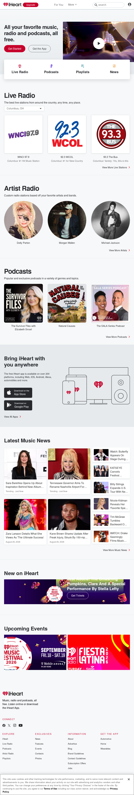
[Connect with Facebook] (3, 726)
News (37, 738)
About (70, 738)
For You (58, 5)
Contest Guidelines (77, 758)
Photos (38, 758)
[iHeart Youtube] (21, 726)
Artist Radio (8, 753)
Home (103, 743)
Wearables (105, 748)
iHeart (5, 738)
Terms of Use (50, 788)
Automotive (105, 738)
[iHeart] (12, 4)
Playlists (6, 758)
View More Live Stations (114, 167)
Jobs (70, 768)
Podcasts (6, 748)
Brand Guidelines (76, 753)
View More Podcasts (116, 336)
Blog (70, 748)
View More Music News (115, 550)
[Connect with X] (9, 726)
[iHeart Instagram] (14, 726)
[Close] (128, 779)
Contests (39, 753)
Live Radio (7, 743)
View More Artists (118, 250)
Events (38, 748)
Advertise (72, 743)
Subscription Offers (77, 763)
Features (39, 743)
